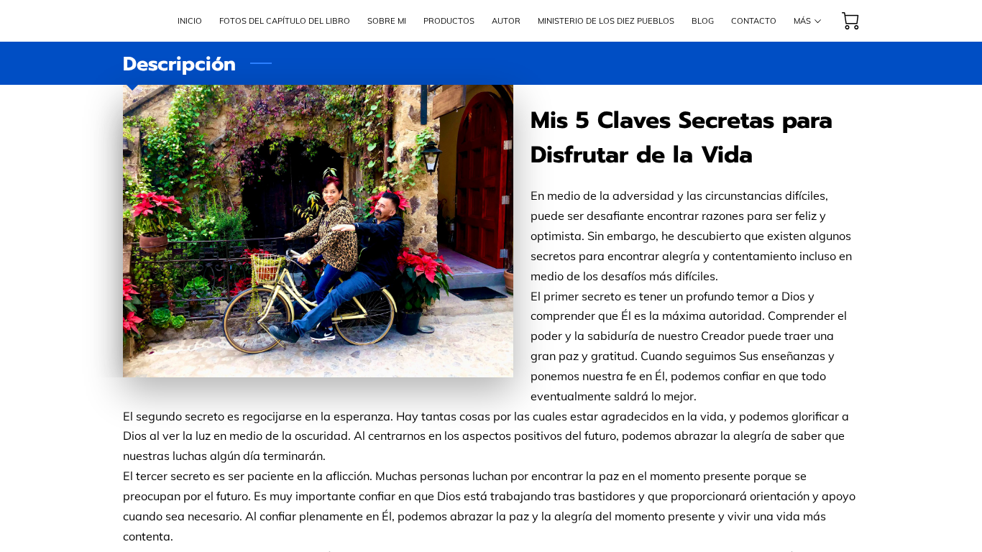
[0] (850, 20)
